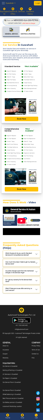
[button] (21, 21)
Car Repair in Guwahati (10, 378)
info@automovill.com (21, 329)
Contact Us (35, 354)
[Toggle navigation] (3, 3)
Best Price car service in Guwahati (13, 398)
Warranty (5, 358)
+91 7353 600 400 (21, 325)
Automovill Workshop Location (12, 406)
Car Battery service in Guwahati (12, 402)
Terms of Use (36, 350)
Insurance (6, 350)
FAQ (33, 358)
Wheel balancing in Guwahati (12, 394)
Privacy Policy (36, 346)
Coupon (5, 354)
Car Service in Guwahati (10, 366)
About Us (5, 346)
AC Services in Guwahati (10, 374)
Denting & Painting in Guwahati (12, 370)
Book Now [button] (21, 119)
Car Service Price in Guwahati (12, 382)
